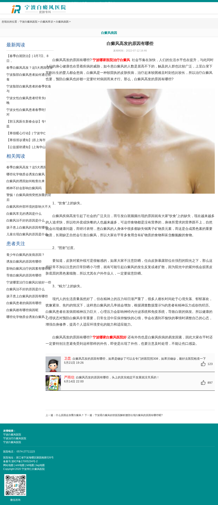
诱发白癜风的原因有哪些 (24, 261)
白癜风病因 (62, 21)
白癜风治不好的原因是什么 (25, 220)
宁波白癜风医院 (28, 21)
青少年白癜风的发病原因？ (25, 254)
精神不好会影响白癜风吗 (24, 188)
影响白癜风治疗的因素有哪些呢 (28, 268)
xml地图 (19, 465)
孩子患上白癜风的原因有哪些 (27, 227)
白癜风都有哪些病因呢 (22, 310)
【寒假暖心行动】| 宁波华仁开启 (29, 133)
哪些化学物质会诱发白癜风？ (27, 174)
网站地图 (8, 465)
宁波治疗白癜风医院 (14, 438)
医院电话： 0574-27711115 (19, 451)
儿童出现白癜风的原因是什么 (27, 234)
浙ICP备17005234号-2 (24, 461)
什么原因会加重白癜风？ (70, 415)
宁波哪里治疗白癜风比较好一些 (28, 282)
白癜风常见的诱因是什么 (24, 213)
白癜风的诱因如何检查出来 (25, 181)
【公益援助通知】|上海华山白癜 (29, 147)
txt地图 (30, 465)
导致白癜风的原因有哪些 (24, 275)
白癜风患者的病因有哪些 (24, 303)
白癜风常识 (46, 21)
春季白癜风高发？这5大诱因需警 (29, 67)
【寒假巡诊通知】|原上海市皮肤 (29, 140)
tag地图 (40, 465)
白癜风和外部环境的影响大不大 (28, 206)
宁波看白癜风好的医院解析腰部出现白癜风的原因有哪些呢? (129, 415)
